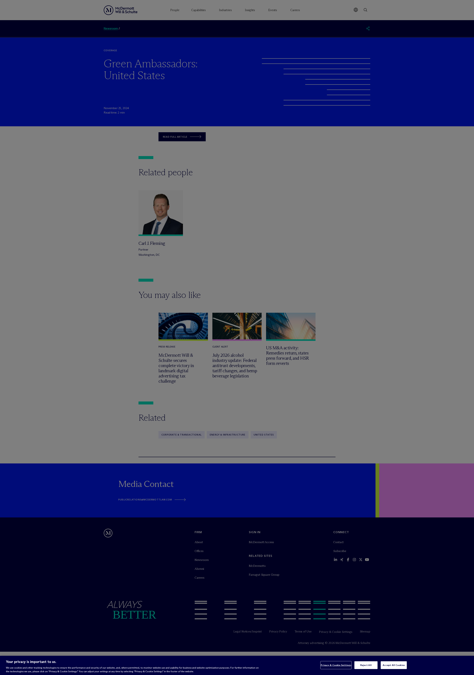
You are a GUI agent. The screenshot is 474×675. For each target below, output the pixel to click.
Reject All (366, 665)
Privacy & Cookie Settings (336, 665)
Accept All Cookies (394, 665)
